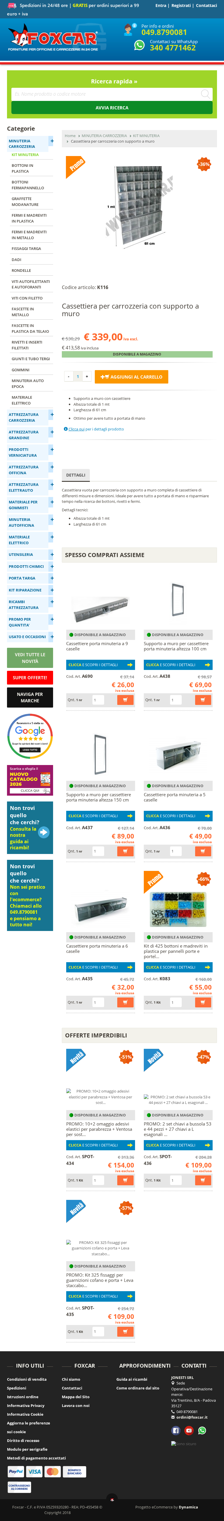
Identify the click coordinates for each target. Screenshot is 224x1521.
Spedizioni (16, 1388)
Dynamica (188, 1507)
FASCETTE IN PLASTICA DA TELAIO (30, 328)
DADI (16, 259)
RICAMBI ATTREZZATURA (23, 604)
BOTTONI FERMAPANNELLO (28, 184)
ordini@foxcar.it (192, 1417)
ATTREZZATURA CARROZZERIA (23, 417)
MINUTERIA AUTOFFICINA (21, 522)
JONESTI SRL (182, 1377)
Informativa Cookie (25, 1414)
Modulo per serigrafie (27, 1449)
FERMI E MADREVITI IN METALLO (29, 234)
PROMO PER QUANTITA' (20, 622)
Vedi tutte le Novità (30, 658)
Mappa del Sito (76, 1396)
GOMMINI (20, 369)
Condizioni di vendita (27, 1379)
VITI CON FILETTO (27, 298)
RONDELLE (21, 270)
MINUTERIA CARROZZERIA (22, 143)
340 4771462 (173, 47)
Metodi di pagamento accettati (36, 1458)
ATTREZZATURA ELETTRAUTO (23, 487)
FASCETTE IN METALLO (23, 311)
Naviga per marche (30, 697)
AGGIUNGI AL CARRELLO (135, 377)
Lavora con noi (76, 1405)
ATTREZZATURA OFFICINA (23, 469)
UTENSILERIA (21, 554)
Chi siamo (71, 1379)
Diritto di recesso (23, 1440)
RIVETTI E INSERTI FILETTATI (27, 345)
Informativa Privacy (25, 1405)
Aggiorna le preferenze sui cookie (28, 1427)
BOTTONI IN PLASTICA (22, 168)
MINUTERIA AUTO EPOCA (28, 383)
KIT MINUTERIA (25, 154)
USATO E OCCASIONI (27, 636)
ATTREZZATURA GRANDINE (23, 434)
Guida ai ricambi (131, 1379)
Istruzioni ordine (22, 1396)
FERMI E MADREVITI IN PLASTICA (29, 218)
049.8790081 (164, 32)
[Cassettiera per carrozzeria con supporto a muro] (139, 207)
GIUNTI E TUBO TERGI (31, 358)
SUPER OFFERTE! (30, 677)
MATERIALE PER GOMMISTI (23, 504)
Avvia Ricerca (112, 108)
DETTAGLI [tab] (75, 475)
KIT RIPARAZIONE (25, 590)
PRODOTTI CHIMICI (26, 566)
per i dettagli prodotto (96, 429)
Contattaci (206, 5)
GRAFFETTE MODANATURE (25, 201)
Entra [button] (160, 5)
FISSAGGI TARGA (26, 248)
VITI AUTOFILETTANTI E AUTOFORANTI (31, 284)
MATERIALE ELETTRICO (22, 400)
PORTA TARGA (22, 578)
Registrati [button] (181, 5)
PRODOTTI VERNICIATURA (23, 452)
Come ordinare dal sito (137, 1388)
